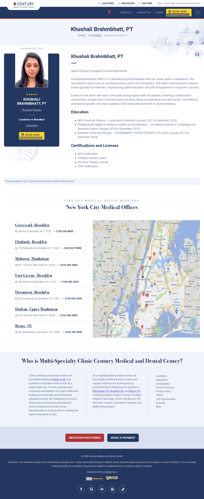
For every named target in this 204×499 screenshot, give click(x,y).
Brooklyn (126, 12)
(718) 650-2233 (70, 281)
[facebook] (81, 489)
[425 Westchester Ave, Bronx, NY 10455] (155, 255)
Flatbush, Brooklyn (31, 242)
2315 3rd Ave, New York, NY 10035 (36, 315)
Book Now (178, 13)
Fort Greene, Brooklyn (33, 276)
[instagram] (112, 489)
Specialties (128, 3)
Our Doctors (94, 35)
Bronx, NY (23, 326)
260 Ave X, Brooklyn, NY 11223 (34, 231)
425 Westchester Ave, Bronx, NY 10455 (39, 332)
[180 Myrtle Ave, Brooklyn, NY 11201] (148, 296)
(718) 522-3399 (73, 298)
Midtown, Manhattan (32, 259)
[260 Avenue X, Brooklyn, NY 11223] (143, 328)
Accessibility (162, 383)
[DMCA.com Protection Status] (94, 479)
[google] (91, 489)
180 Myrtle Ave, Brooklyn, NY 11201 (37, 281)
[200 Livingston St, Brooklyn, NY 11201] (144, 295)
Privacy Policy (163, 391)
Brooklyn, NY (117, 391)
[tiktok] (123, 489)
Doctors (147, 3)
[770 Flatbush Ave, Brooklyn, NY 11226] (147, 307)
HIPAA (159, 395)
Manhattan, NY (101, 391)
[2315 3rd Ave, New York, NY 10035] (151, 260)
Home (81, 35)
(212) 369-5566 (68, 265)
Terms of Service (165, 387)
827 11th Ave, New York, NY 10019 (36, 265)
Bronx (159, 12)
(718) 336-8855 (64, 231)
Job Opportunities (165, 398)
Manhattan (144, 12)
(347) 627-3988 (72, 248)
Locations (108, 3)
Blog (158, 406)
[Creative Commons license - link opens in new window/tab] (112, 478)
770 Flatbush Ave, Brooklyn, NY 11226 (38, 248)
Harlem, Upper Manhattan (36, 309)
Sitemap (160, 402)
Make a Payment (123, 437)
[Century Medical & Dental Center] (23, 6)
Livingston (32, 125)
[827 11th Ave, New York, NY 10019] (143, 270)
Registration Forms (84, 437)
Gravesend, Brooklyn (32, 225)
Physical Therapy (31, 110)
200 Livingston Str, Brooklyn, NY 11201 (39, 298)
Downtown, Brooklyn (32, 292)
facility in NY (59, 379)
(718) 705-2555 (73, 332)
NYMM (107, 472)
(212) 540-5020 (68, 315)
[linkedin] (102, 489)
